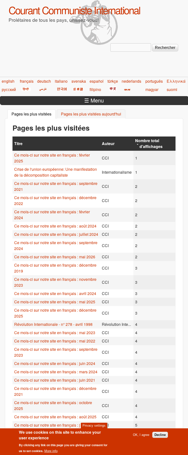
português (154, 81)
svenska (78, 81)
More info (51, 451)
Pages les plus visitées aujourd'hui (91, 114)
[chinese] (112, 89)
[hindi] (25, 89)
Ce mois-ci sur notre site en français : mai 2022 (54, 341)
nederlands (131, 81)
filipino (95, 89)
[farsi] (42, 89)
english (8, 81)
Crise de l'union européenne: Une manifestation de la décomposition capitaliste (55, 172)
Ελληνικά (176, 81)
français (27, 81)
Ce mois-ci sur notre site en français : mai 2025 (54, 302)
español (97, 81)
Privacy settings (94, 425)
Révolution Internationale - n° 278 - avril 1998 (53, 324)
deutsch (44, 81)
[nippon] (77, 89)
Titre (18, 143)
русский (9, 89)
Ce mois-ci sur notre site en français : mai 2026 (54, 257)
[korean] (61, 89)
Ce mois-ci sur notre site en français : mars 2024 (55, 372)
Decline (160, 435)
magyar (151, 89)
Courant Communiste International (74, 9)
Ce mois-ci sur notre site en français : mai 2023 (54, 332)
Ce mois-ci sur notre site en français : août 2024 (55, 226)
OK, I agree (141, 435)
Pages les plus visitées (34, 114)
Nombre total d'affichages (149, 143)
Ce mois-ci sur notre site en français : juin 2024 (54, 363)
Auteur (108, 143)
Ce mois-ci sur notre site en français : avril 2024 (55, 293)
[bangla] (126, 89)
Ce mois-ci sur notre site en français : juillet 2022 (56, 425)
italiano (61, 81)
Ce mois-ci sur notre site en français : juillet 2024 (56, 234)
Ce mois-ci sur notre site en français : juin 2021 (54, 380)
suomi (172, 89)
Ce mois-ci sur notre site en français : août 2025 (55, 417)
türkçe (112, 81)
